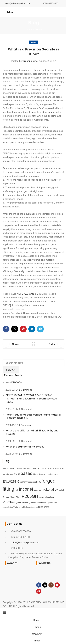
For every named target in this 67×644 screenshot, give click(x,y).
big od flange (38, 474)
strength (6, 507)
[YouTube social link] (57, 585)
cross (56, 474)
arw (11, 474)
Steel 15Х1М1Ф (13, 382)
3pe (4, 468)
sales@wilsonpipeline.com (17, 3)
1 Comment (25, 389)
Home (28, 29)
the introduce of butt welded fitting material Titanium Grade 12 (33, 416)
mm (35, 490)
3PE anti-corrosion (14, 468)
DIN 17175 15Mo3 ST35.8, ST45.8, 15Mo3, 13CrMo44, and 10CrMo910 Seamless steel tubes (31, 398)
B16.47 (17, 474)
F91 (39, 482)
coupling (49, 474)
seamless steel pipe (42, 112)
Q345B (18, 503)
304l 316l (43, 468)
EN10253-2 (11, 481)
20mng (29, 468)
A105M (56, 468)
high (16, 490)
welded (24, 507)
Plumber (9, 502)
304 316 (36, 468)
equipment (32, 482)
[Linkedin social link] (31, 329)
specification (52, 503)
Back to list (33, 344)
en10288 (23, 482)
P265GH (30, 496)
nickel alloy (50, 489)
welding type (32, 507)
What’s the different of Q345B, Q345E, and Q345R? (32, 432)
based (26, 473)
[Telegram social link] (40, 329)
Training (16, 507)
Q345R (32, 503)
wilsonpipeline (30, 61)
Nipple (12, 497)
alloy (8, 474)
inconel (26, 489)
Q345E (25, 503)
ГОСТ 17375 (43, 507)
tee (11, 507)
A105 (50, 468)
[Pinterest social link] (23, 329)
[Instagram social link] (51, 585)
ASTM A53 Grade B (27, 293)
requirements (40, 503)
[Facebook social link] (6, 329)
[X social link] (14, 329)
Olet (17, 497)
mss (39, 490)
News (38, 29)
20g (24, 468)
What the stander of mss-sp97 (24, 446)
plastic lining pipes (46, 497)
